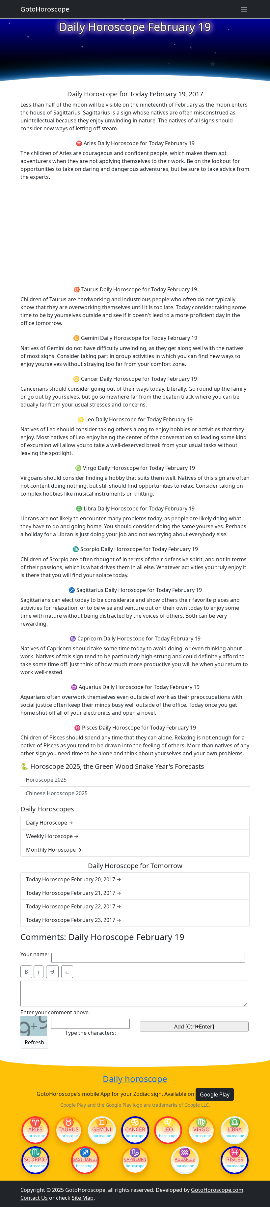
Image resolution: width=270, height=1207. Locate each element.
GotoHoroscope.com (217, 1189)
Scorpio (35, 1159)
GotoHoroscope (44, 9)
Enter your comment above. (55, 1012)
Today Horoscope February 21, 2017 (70, 893)
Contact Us (34, 1197)
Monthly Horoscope (51, 849)
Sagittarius (85, 1159)
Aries (35, 1129)
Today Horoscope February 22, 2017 (70, 906)
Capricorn (135, 1159)
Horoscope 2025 (46, 779)
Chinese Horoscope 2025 (57, 793)
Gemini (101, 1129)
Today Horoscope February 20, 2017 (70, 879)
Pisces (234, 1159)
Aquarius (185, 1159)
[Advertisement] (135, 232)
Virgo (201, 1129)
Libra (235, 1129)
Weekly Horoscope (49, 836)
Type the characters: (90, 1032)
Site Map (83, 1197)
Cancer (135, 1129)
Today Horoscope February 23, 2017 (70, 920)
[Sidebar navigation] (244, 9)
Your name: (34, 954)
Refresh (34, 1042)
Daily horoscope (135, 1079)
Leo (168, 1129)
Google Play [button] (215, 1094)
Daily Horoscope (46, 822)
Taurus (69, 1129)
